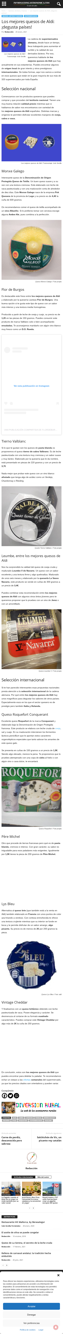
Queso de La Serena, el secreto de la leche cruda (27, 1242)
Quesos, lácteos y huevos (17, 11)
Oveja (14, 1121)
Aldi (14, 1118)
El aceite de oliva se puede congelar (20, 1232)
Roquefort (23, 1121)
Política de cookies (27, 1330)
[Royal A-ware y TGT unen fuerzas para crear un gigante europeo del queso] (52, 1189)
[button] (58, 1275)
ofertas (27, 1079)
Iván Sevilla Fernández (11, 1226)
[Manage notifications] (55, 1327)
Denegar (31, 1314)
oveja (57, 728)
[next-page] (33, 1208)
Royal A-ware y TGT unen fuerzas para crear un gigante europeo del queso (50, 1200)
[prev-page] (29, 1208)
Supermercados (31, 16)
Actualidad (6, 1195)
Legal (41, 1330)
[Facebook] (4, 1095)
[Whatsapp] (16, 1095)
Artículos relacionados (23, 1177)
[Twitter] (10, 1095)
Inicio (4, 11)
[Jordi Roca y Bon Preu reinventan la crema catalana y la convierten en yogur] (31, 1189)
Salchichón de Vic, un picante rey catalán (49, 1139)
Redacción (9, 32)
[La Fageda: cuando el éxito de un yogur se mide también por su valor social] (11, 1189)
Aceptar (31, 1306)
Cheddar (29, 1118)
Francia (38, 1118)
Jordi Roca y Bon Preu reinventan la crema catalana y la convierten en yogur (31, 1200)
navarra (6, 1121)
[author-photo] (31, 1158)
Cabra (21, 1118)
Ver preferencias (31, 1323)
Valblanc (48, 1121)
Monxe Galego (49, 1118)
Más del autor (43, 1177)
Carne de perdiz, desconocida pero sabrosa (12, 1140)
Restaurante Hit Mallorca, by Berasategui (23, 1222)
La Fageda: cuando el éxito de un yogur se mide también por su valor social (10, 1200)
